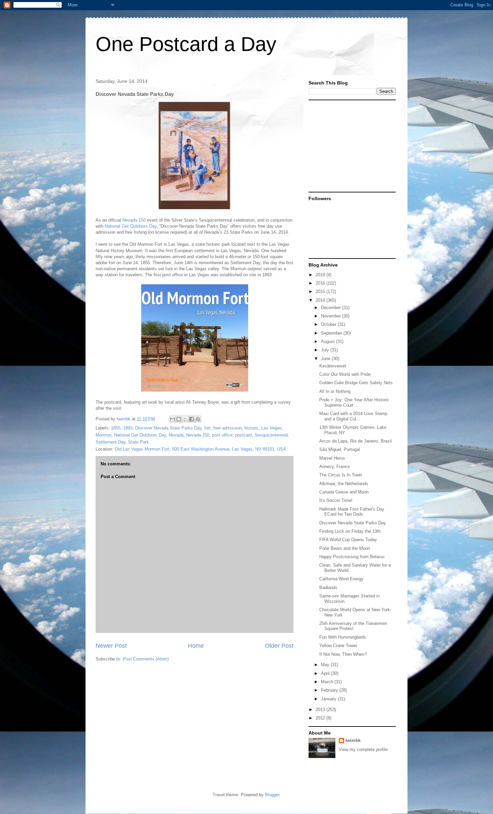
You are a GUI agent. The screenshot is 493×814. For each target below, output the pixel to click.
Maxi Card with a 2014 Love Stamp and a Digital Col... (353, 416)
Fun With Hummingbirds (342, 637)
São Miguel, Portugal (339, 449)
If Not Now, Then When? (343, 654)
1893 (127, 427)
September (332, 333)
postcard (243, 435)
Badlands (328, 587)
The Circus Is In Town (340, 474)
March (327, 681)
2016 (321, 283)
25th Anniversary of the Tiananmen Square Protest (353, 626)
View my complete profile (363, 749)
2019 (321, 274)
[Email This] (172, 419)
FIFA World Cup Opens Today (348, 539)
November (331, 315)
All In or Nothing (334, 391)
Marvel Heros (332, 458)
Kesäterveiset (332, 365)
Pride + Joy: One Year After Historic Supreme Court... (354, 402)
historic (251, 427)
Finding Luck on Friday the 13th (350, 531)
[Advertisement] (350, 145)
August (328, 341)
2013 (321, 709)
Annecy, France (334, 466)
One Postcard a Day (186, 44)
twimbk (353, 740)
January (329, 698)
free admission (227, 427)
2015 (321, 291)
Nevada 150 (134, 220)
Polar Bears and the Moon (344, 548)
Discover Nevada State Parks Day (168, 427)
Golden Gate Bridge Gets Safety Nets (356, 382)
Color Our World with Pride (345, 374)
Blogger (272, 794)
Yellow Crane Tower (338, 645)
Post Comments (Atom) (146, 658)
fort (207, 427)
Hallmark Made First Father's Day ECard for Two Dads (351, 512)
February (330, 690)
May (326, 664)
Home (196, 645)
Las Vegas (271, 427)
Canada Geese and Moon (344, 492)
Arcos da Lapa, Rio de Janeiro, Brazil (355, 441)
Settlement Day (110, 442)
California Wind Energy (341, 578)
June (326, 358)
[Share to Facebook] (191, 419)
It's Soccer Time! (335, 500)
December (331, 307)
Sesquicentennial (271, 435)
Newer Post (111, 645)
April (326, 673)
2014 (321, 300)
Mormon (103, 435)
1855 (115, 427)
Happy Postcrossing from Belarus (352, 556)
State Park (138, 442)
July (325, 349)
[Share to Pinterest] (198, 419)
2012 (321, 717)
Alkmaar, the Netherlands (343, 483)
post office (222, 435)
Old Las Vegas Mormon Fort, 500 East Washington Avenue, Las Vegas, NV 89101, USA (200, 449)
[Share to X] (185, 419)
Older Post (279, 645)
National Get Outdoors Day (131, 226)
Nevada (176, 435)
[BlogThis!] (178, 419)
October (329, 324)
